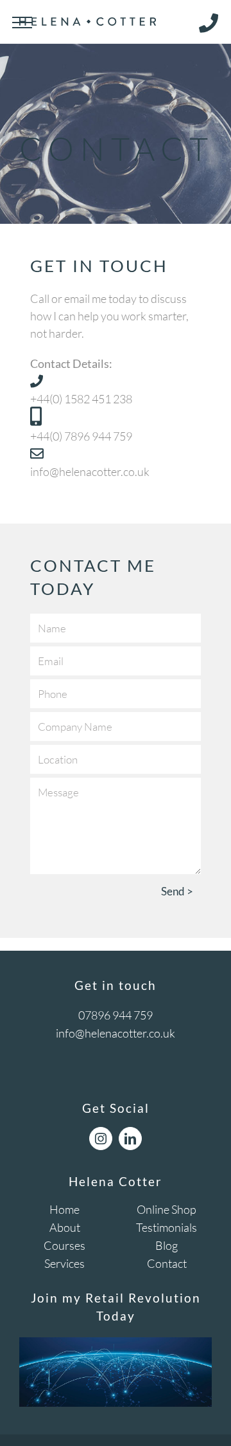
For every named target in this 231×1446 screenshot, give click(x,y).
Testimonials (166, 1227)
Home (64, 1209)
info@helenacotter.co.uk (115, 1033)
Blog (166, 1245)
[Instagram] (100, 1138)
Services (64, 1263)
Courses (64, 1245)
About (64, 1227)
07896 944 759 (115, 1015)
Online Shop (166, 1209)
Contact (167, 1263)
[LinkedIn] (130, 1138)
